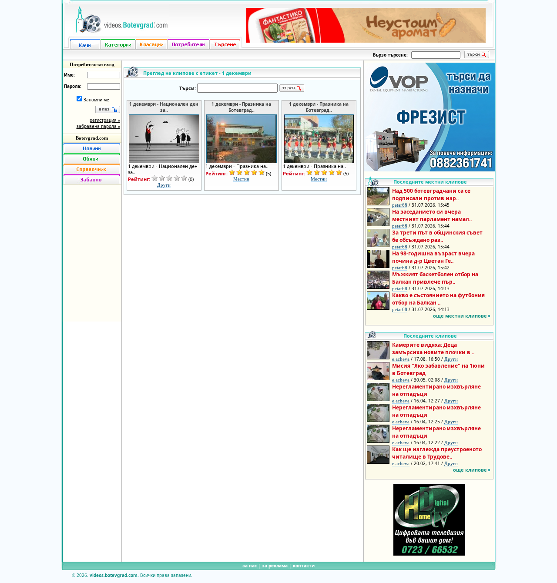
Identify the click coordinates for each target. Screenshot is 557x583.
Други (164, 185)
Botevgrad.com (92, 138)
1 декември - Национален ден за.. (163, 107)
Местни (241, 178)
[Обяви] (92, 158)
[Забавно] (92, 179)
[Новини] (92, 148)
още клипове (470, 469)
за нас (249, 566)
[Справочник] (92, 169)
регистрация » (105, 120)
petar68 (399, 205)
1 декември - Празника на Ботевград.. (241, 107)
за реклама (275, 566)
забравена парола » (98, 126)
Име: (69, 75)
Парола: (72, 86)
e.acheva (400, 359)
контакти (304, 566)
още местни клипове (460, 315)
